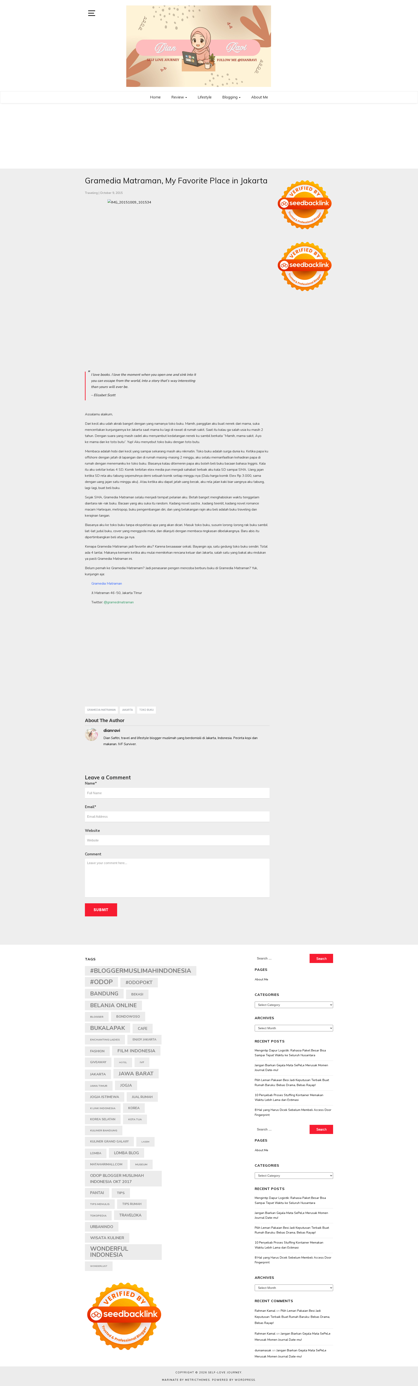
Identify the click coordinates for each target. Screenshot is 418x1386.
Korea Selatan (102, 1119)
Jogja (126, 1085)
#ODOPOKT (139, 982)
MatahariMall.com (106, 1164)
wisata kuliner (107, 1237)
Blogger (96, 1017)
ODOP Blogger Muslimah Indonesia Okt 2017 (117, 1178)
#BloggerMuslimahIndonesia (140, 970)
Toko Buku (146, 710)
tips (121, 1193)
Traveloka (130, 1215)
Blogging (230, 97)
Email (90, 806)
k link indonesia (102, 1108)
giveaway (98, 1062)
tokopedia (98, 1215)
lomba (95, 1153)
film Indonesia (136, 1051)
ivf (142, 1062)
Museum (141, 1164)
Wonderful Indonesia (109, 1252)
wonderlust (98, 1266)
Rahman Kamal (265, 1311)
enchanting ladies (105, 1039)
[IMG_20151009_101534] (177, 269)
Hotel (123, 1062)
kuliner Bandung (103, 1130)
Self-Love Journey (224, 1372)
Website (92, 830)
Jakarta (127, 710)
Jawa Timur (98, 1086)
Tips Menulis (100, 1204)
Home (155, 97)
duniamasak (263, 1350)
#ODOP (101, 982)
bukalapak (107, 1028)
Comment (93, 854)
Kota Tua (135, 1119)
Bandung (104, 993)
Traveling (91, 193)
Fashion (97, 1051)
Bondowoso (128, 1016)
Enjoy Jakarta (144, 1039)
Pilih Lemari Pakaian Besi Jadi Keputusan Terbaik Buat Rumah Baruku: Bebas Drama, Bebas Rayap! (292, 1082)
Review (178, 97)
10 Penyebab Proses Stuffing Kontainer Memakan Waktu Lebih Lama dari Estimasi (289, 1097)
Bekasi (137, 994)
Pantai (97, 1192)
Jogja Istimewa (104, 1097)
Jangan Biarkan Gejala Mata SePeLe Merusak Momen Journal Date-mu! (291, 1067)
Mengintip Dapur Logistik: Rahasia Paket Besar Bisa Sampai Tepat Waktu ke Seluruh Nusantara (290, 1052)
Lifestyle (205, 97)
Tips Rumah (132, 1204)
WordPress (245, 1380)
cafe (142, 1028)
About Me (259, 97)
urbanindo (101, 1226)
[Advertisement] (209, 135)
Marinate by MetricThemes (186, 1380)
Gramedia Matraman (101, 710)
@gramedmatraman (119, 602)
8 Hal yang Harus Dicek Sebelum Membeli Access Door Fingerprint (293, 1112)
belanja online (113, 1005)
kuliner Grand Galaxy (109, 1141)
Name (91, 783)
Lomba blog (126, 1153)
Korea (134, 1108)
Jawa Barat (136, 1073)
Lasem (145, 1141)
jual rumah (142, 1097)
